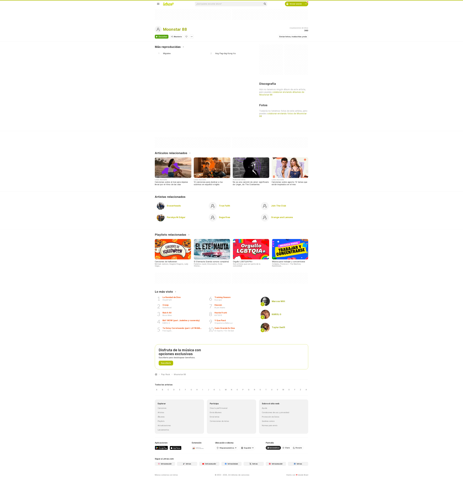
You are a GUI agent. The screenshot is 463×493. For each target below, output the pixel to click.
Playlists (161, 421)
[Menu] (158, 3)
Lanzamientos (163, 430)
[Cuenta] (305, 3)
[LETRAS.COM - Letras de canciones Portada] (168, 3)
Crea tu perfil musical (218, 408)
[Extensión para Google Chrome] (198, 448)
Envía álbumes (215, 412)
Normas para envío (269, 425)
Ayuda (264, 408)
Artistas (161, 412)
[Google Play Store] (161, 448)
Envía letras (214, 417)
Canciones (162, 408)
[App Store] (175, 448)
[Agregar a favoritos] (186, 37)
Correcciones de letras (219, 421)
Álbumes (161, 417)
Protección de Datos (270, 417)
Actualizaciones (164, 425)
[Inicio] (156, 374)
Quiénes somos (268, 421)
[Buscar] (264, 3)
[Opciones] (192, 37)
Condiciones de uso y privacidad (275, 412)
